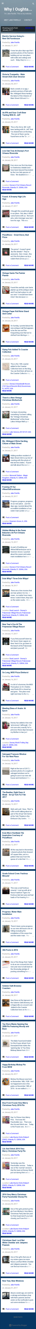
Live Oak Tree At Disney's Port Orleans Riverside (15, 152)
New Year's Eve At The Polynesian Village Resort (13, 625)
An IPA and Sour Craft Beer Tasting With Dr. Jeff (14, 113)
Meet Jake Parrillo (12, 20)
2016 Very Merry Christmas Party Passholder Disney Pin (14, 1195)
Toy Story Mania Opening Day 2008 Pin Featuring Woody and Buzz (15, 1026)
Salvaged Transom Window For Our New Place (14, 755)
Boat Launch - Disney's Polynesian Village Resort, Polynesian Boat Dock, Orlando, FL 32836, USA (16, 612)
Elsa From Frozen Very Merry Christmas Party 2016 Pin (15, 1104)
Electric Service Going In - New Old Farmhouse (13, 37)
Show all (29, 28)
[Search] (33, 4)
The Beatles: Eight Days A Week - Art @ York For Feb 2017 (14, 794)
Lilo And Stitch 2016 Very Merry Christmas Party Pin (14, 1149)
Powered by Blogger (19, 1325)
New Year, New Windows (13, 1281)
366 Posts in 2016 (10, 950)
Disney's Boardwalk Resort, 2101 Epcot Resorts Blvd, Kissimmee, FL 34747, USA (16, 386)
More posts (18, 1317)
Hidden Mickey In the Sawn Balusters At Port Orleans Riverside (14, 532)
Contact (28, 20)
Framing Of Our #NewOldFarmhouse (11, 488)
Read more (29, 67)
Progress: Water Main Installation (12, 913)
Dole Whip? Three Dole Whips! (15, 578)
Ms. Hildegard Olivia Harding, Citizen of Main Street (15, 442)
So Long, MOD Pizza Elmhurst (15, 672)
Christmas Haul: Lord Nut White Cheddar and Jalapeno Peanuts (15, 1242)
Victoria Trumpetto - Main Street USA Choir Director (13, 75)
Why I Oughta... (18, 9)
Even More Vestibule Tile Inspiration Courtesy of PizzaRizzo (13, 835)
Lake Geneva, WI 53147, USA (20, 432)
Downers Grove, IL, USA (18, 521)
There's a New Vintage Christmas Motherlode (12, 399)
